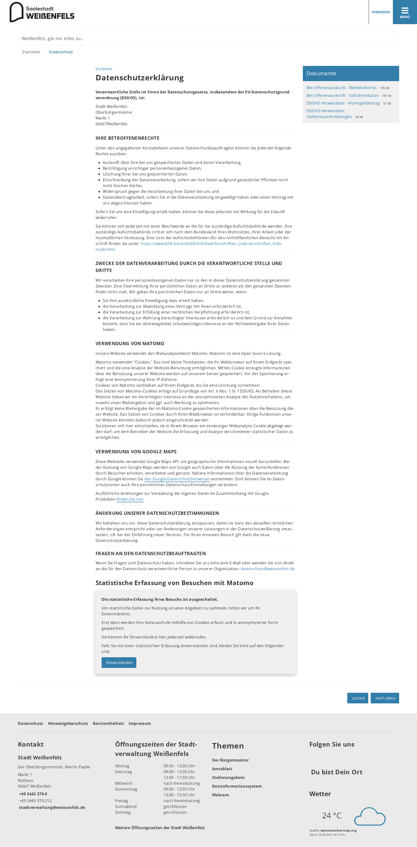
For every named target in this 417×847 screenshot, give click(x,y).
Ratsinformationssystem (237, 786)
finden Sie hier (130, 499)
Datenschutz (61, 52)
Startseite (31, 52)
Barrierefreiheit (108, 723)
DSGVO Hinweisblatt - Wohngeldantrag (343, 103)
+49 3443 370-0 (32, 794)
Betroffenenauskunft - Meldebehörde (341, 87)
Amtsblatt (222, 768)
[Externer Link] (313, 756)
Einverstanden (119, 662)
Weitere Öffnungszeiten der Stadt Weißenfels (160, 827)
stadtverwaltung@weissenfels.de (51, 807)
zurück (358, 698)
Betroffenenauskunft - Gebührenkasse (342, 95)
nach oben (385, 698)
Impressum (140, 723)
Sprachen (381, 12)
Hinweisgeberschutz (68, 723)
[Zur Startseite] (102, 12)
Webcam (220, 795)
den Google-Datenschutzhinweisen (177, 479)
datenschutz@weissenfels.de (268, 568)
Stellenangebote (228, 777)
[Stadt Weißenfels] (63, 782)
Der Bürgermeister (230, 760)
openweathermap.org (338, 830)
